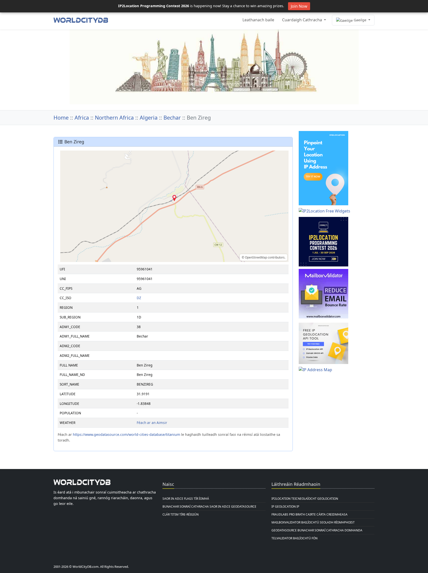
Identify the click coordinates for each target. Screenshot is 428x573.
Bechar (172, 117)
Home (61, 117)
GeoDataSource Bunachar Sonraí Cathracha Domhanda (316, 530)
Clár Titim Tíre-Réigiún (180, 514)
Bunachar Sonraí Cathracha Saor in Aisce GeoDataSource (209, 506)
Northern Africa (114, 117)
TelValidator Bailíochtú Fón (294, 538)
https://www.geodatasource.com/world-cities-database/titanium (126, 434)
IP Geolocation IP (285, 506)
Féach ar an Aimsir (152, 422)
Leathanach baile (258, 20)
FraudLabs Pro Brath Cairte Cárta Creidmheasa (309, 514)
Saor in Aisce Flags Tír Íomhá (185, 498)
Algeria (149, 117)
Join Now (299, 6)
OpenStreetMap (256, 257)
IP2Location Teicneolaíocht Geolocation (304, 498)
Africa (82, 117)
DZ (139, 297)
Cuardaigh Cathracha (302, 20)
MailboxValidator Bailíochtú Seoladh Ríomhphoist (313, 522)
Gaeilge (360, 20)
